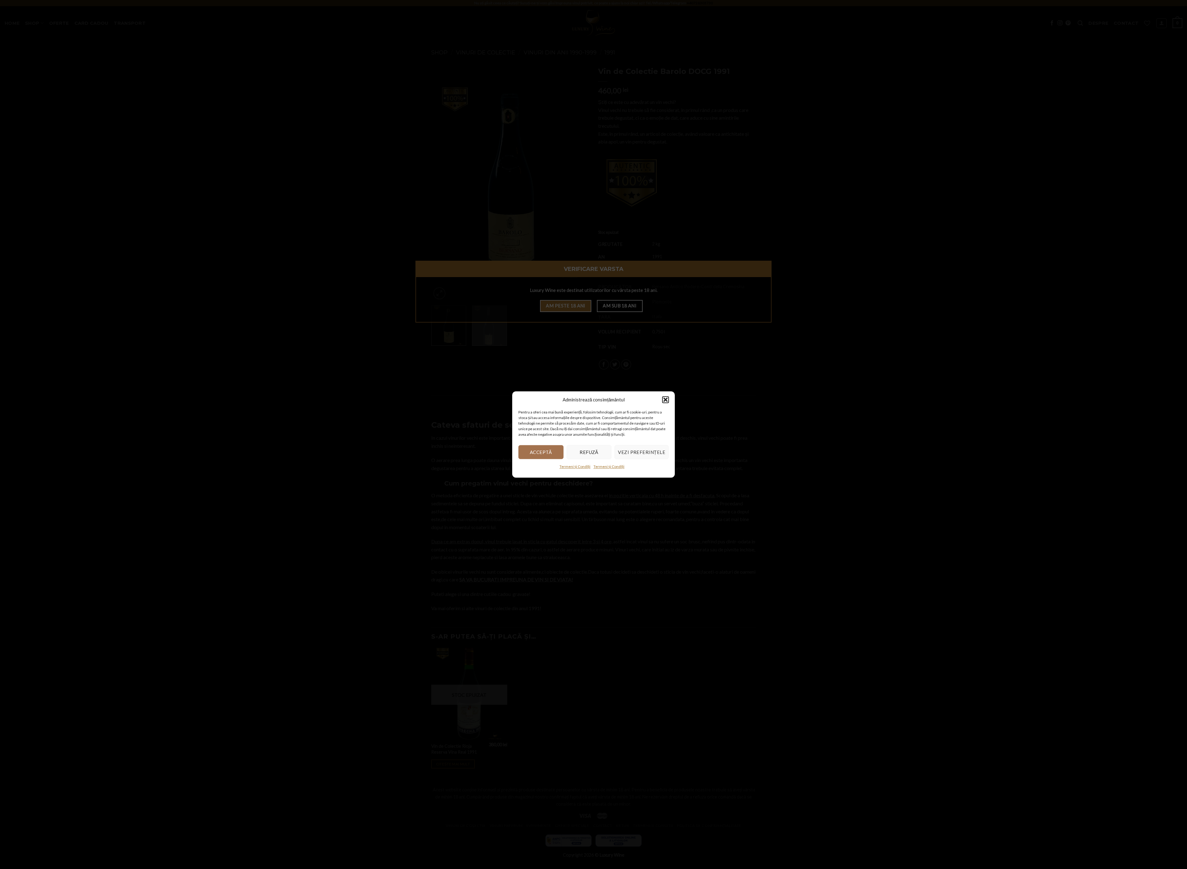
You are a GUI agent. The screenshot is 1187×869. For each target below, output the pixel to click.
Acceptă (541, 452)
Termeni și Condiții (574, 466)
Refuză (589, 452)
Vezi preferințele (641, 452)
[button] (665, 399)
